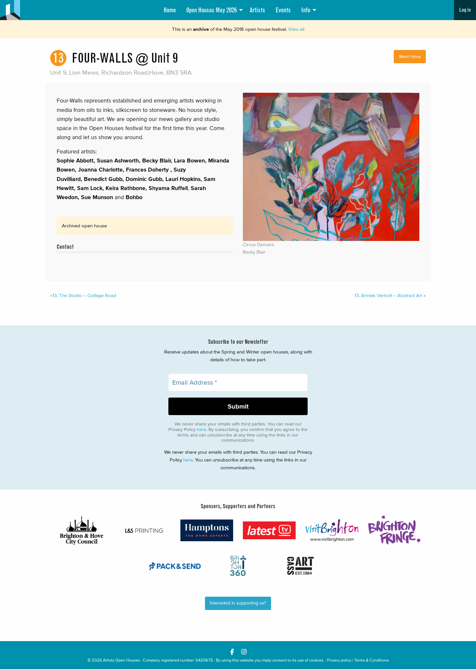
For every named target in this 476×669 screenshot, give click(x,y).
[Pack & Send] (175, 566)
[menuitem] (169, 10)
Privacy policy (339, 660)
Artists (257, 10)
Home (170, 10)
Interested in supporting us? (238, 603)
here (201, 429)
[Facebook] (232, 651)
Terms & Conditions (371, 660)
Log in (465, 10)
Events (283, 10)
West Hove (410, 56)
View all (296, 29)
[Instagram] (244, 651)
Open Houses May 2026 (211, 10)
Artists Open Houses (121, 660)
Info (305, 10)
